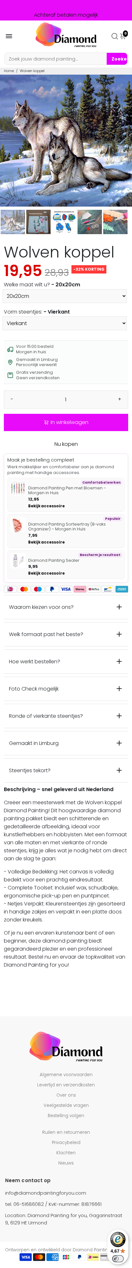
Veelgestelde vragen (66, 1105)
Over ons (66, 1095)
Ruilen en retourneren (66, 1132)
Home (9, 70)
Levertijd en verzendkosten (66, 1085)
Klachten (66, 1153)
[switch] (118, 1258)
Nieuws (66, 1163)
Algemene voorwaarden (66, 1075)
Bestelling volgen (66, 1116)
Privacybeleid (66, 1143)
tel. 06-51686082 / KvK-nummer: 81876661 (53, 1204)
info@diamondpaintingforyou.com (45, 1193)
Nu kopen (66, 444)
